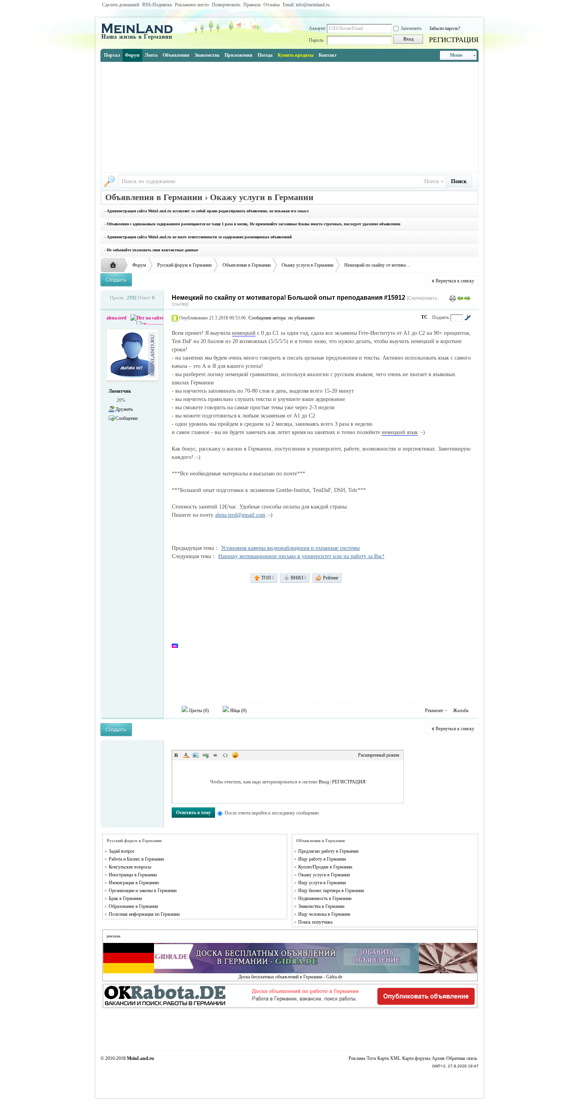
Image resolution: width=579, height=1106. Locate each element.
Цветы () (198, 710)
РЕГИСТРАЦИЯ (454, 40)
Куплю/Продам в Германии (325, 867)
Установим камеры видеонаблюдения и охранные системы (290, 548)
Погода (265, 55)
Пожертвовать (226, 4)
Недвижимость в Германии (324, 898)
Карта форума (416, 1058)
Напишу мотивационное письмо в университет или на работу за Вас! (301, 556)
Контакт (328, 55)
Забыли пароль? (444, 28)
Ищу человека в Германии (324, 914)
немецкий (244, 333)
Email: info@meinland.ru (306, 4)
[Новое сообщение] (116, 279)
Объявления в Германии (247, 265)
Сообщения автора (267, 318)
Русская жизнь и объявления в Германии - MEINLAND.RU (115, 265)
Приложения (238, 55)
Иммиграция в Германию (134, 882)
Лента (151, 55)
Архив (438, 1058)
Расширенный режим (378, 755)
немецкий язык (400, 432)
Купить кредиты (296, 55)
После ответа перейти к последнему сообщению (272, 813)
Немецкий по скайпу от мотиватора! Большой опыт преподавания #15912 (288, 297)
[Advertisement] (289, 117)
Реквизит (434, 710)
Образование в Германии (133, 906)
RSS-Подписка (157, 4)
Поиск (431, 181)
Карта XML (389, 1058)
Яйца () (238, 710)
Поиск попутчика (315, 922)
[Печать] (452, 298)
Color (186, 755)
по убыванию (301, 318)
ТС (424, 317)
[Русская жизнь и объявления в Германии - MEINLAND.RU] (139, 39)
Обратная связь (461, 1058)
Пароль (316, 40)
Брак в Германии (125, 898)
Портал (112, 55)
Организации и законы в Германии (142, 890)
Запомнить (411, 28)
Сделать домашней (120, 4)
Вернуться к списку (455, 281)
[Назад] (460, 298)
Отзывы (272, 4)
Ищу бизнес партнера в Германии (331, 890)
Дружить (124, 409)
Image (196, 755)
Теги (371, 1058)
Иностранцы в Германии (133, 875)
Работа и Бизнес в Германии (136, 859)
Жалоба (460, 710)
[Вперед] (467, 298)
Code (225, 755)
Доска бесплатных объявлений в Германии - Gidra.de (290, 977)
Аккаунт (317, 28)
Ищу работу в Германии (322, 859)
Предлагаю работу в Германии (328, 851)
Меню (456, 55)
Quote (215, 755)
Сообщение (126, 418)
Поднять (440, 317)
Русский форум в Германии (184, 265)
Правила (251, 4)
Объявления (176, 55)
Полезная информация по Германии (144, 914)
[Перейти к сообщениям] (467, 317)
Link (206, 755)
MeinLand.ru (140, 1058)
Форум (132, 55)
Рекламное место (192, 4)
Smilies (235, 755)
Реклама (357, 1058)
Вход (324, 782)
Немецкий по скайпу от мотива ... (377, 265)
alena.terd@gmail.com (240, 515)
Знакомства (207, 55)
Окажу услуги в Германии (307, 265)
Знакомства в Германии (321, 906)
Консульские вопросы (130, 867)
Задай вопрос (122, 851)
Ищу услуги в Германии (322, 882)
